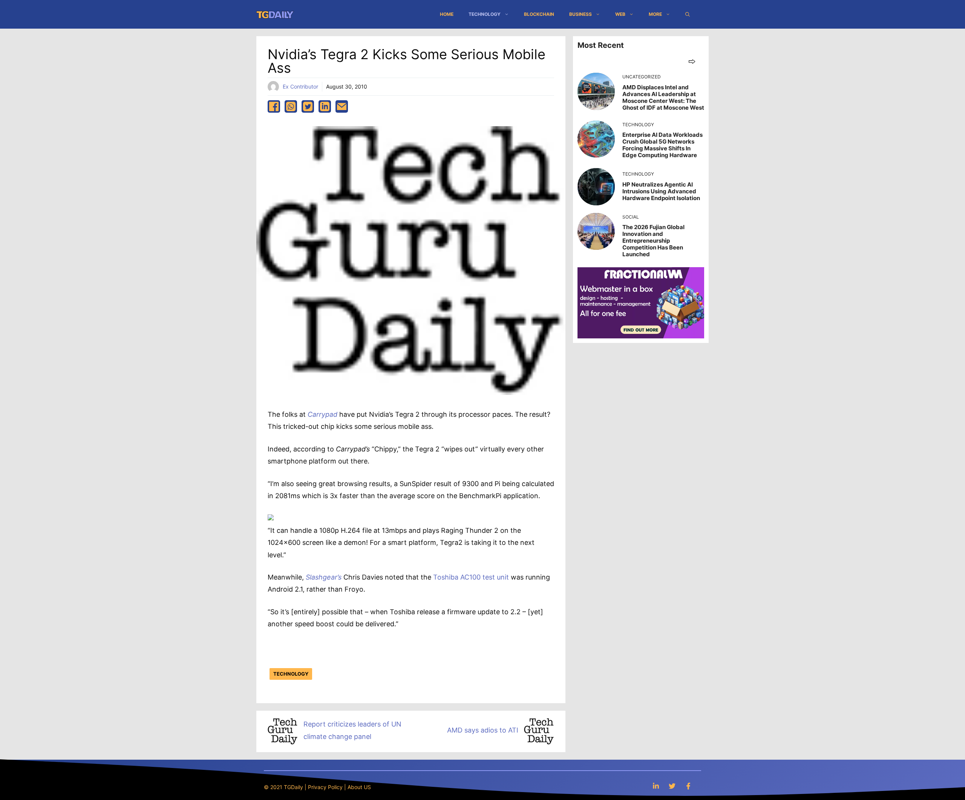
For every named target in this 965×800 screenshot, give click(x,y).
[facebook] (274, 106)
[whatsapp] (291, 106)
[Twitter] (672, 785)
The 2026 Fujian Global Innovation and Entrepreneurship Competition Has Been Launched (653, 240)
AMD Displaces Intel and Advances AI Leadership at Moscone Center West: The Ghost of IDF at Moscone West (663, 97)
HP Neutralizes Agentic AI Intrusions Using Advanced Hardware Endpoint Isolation (661, 191)
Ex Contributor (300, 86)
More (655, 14)
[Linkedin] (656, 785)
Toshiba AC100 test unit (471, 577)
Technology (485, 14)
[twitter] (308, 106)
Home (446, 14)
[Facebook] (688, 785)
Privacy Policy (325, 787)
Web (620, 14)
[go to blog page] (692, 61)
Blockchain (539, 14)
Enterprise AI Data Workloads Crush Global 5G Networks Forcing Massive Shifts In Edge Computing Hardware (662, 145)
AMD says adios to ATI (482, 730)
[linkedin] (325, 106)
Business (580, 14)
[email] (341, 106)
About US (359, 787)
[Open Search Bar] (687, 14)
